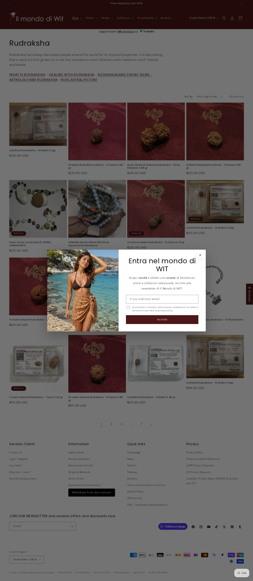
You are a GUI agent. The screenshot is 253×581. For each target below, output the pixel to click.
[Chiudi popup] (200, 255)
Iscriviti (162, 319)
